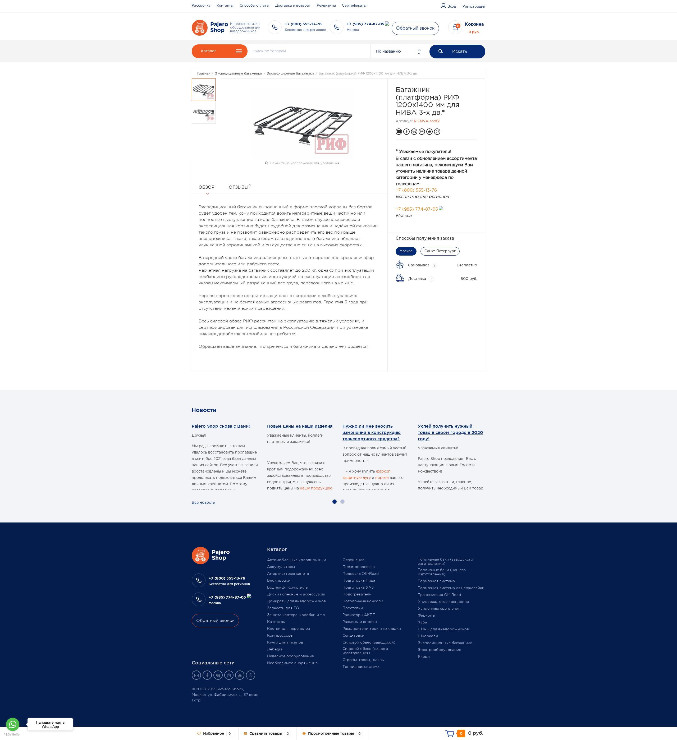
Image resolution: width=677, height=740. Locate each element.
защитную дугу (356, 477)
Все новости (203, 502)
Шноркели (428, 636)
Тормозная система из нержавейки (451, 588)
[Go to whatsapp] (12, 724)
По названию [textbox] (388, 51)
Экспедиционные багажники (238, 73)
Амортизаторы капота (288, 573)
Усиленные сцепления (439, 608)
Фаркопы (426, 615)
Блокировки (278, 580)
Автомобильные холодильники (296, 560)
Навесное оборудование (290, 656)
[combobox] (396, 51)
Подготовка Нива (358, 580)
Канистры (276, 621)
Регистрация (474, 6)
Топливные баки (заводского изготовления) (445, 561)
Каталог (208, 51)
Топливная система (360, 666)
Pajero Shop (219, 27)
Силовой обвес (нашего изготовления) (365, 650)
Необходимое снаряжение (292, 663)
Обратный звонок (415, 28)
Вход (451, 6)
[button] (334, 501)
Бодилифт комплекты (287, 587)
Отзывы (240, 186)
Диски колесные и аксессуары (296, 594)
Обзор (206, 187)
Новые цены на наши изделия (300, 426)
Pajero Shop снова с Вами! (221, 426)
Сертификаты (354, 5)
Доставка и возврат (293, 5)
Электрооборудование (439, 650)
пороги (382, 477)
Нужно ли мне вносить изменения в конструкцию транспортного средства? (371, 432)
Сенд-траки (353, 635)
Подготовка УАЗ (358, 587)
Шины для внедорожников (443, 629)
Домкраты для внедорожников (296, 601)
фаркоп (383, 471)
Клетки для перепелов (288, 628)
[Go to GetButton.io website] (12, 734)
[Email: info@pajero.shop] (399, 131)
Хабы (423, 622)
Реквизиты (326, 5)
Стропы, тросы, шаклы (363, 660)
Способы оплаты (254, 5)
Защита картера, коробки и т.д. (296, 615)
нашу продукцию (316, 488)
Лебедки (275, 649)
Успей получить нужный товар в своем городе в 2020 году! (450, 432)
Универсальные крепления (443, 601)
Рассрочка (201, 5)
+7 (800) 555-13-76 (303, 24)
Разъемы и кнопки (359, 621)
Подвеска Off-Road (360, 573)
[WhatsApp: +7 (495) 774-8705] (437, 131)
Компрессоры (280, 635)
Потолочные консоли (362, 601)
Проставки (352, 608)
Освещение (353, 560)
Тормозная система (436, 581)
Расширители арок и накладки (371, 628)
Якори (424, 656)
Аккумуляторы (281, 567)
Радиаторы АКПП (359, 615)
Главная (203, 73)
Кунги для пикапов (285, 642)
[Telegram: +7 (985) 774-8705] (387, 24)
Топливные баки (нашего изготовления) (442, 572)
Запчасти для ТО (283, 608)
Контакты (225, 5)
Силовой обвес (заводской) (368, 642)
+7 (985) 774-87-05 (365, 24)
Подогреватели (357, 594)
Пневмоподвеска (358, 567)
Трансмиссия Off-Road (439, 595)
